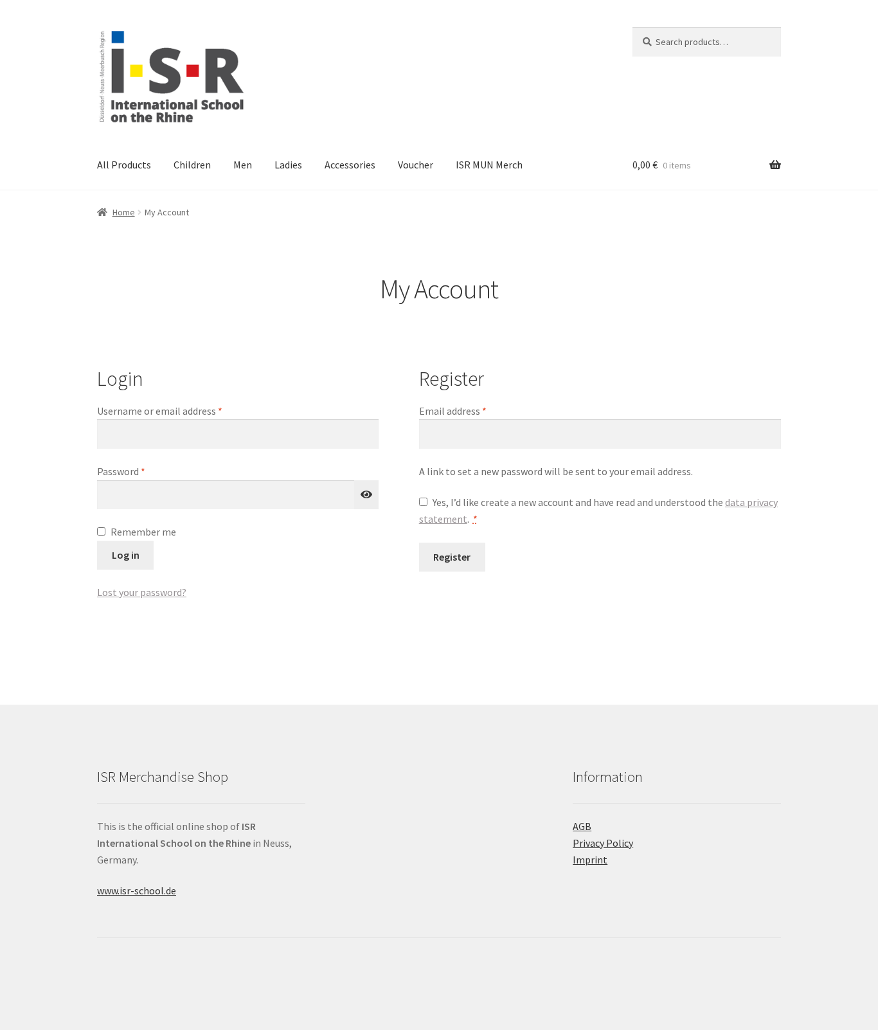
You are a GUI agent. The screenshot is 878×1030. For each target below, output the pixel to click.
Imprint (590, 859)
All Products (124, 164)
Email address (471, 410)
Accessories (350, 164)
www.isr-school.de (136, 890)
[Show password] (366, 495)
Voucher (415, 164)
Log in (125, 554)
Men (242, 164)
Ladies (288, 164)
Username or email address (178, 410)
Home (123, 212)
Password (140, 471)
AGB (582, 826)
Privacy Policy (603, 842)
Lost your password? (141, 592)
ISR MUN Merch (489, 164)
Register (451, 556)
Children (192, 164)
